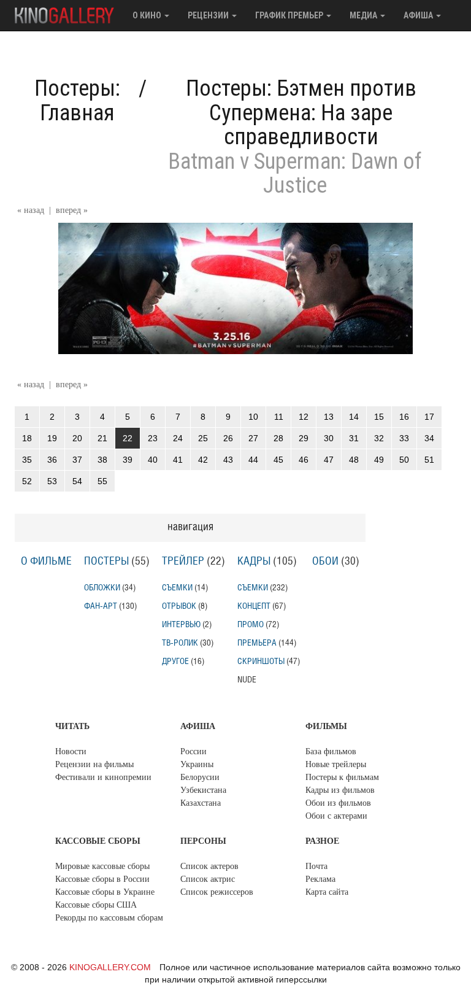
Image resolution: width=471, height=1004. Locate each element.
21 (102, 438)
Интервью (181, 624)
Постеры (106, 561)
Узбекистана (203, 790)
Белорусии (200, 777)
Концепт (253, 606)
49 (379, 460)
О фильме (46, 561)
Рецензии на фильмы (94, 764)
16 (404, 417)
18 (27, 438)
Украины (196, 764)
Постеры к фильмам (342, 777)
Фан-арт (100, 606)
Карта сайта (326, 892)
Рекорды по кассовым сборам (109, 917)
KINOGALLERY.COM (110, 967)
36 (52, 460)
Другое (175, 661)
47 (329, 460)
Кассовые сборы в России (102, 879)
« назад (30, 210)
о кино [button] (147, 15)
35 (27, 460)
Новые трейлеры (335, 764)
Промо (250, 624)
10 (253, 417)
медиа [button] (364, 15)
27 (253, 438)
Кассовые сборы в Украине (105, 892)
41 (178, 460)
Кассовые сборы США (96, 904)
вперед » (72, 210)
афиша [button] (419, 15)
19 (52, 438)
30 (329, 438)
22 (127, 438)
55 (102, 481)
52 (27, 481)
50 (404, 460)
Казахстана (200, 803)
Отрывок (179, 606)
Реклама (320, 879)
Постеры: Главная (77, 100)
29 (303, 438)
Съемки (177, 588)
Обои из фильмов (338, 803)
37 (77, 460)
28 (278, 438)
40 (153, 460)
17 (429, 417)
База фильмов (330, 751)
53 (52, 481)
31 (354, 438)
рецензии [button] (209, 15)
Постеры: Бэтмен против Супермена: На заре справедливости (301, 112)
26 (228, 438)
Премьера (257, 643)
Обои (325, 561)
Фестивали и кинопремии (103, 777)
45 (278, 460)
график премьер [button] (290, 15)
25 (203, 438)
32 (379, 438)
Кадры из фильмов (340, 790)
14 (354, 417)
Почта (316, 866)
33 (404, 438)
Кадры (253, 561)
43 (228, 460)
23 (153, 438)
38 (102, 460)
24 (178, 438)
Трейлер (183, 561)
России (193, 751)
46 (303, 460)
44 (253, 460)
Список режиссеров (216, 892)
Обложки (102, 588)
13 (329, 417)
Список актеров (209, 866)
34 (429, 438)
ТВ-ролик (180, 643)
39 (127, 460)
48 (354, 460)
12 (303, 417)
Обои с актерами (336, 816)
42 (203, 460)
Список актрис (207, 879)
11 (278, 417)
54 (77, 481)
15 (379, 417)
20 (77, 438)
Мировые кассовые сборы (102, 866)
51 (429, 460)
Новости (70, 751)
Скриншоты (261, 661)
